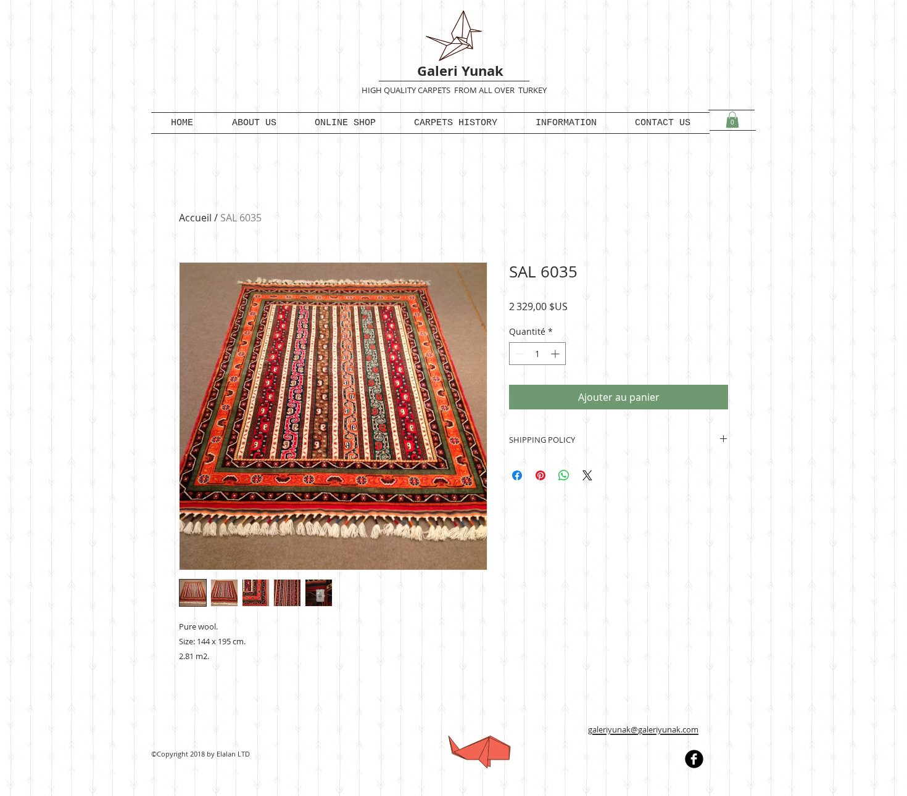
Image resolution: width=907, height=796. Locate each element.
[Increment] (556, 353)
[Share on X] (587, 475)
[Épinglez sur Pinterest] (540, 475)
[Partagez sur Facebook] (517, 475)
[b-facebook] (694, 759)
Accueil (195, 217)
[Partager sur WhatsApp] (564, 475)
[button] (732, 120)
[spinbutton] (537, 353)
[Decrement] (518, 353)
